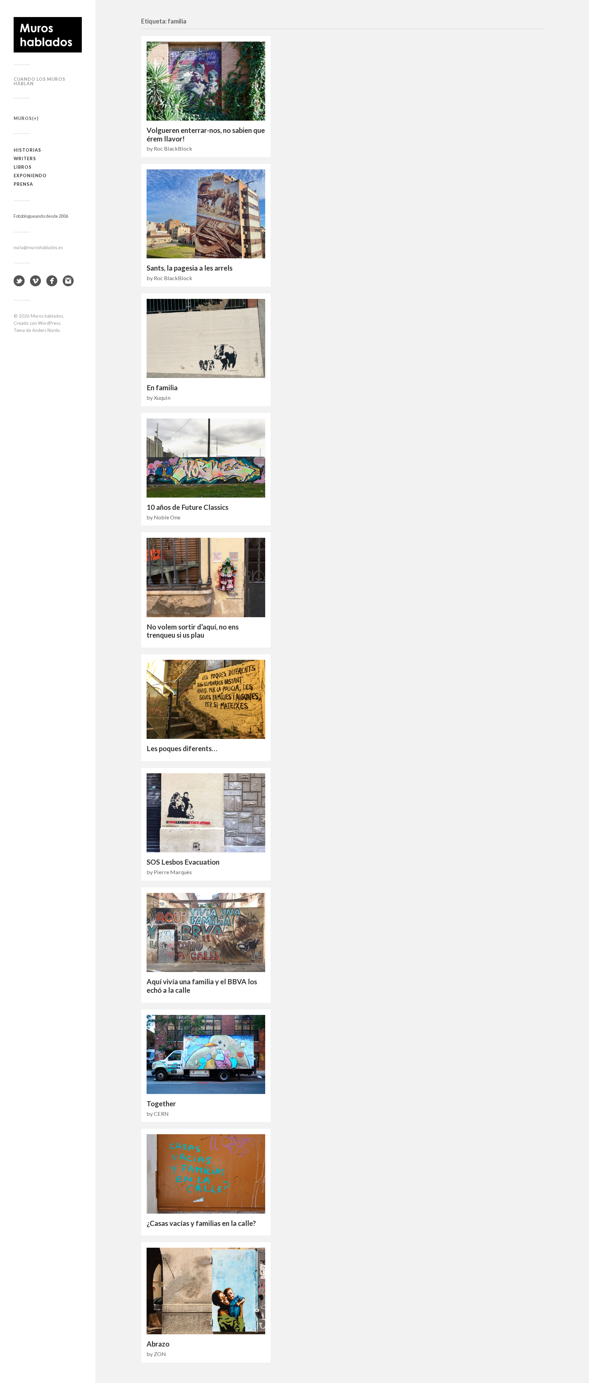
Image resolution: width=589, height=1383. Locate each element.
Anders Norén (46, 330)
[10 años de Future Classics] (206, 458)
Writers (25, 158)
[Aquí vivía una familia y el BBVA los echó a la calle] (206, 932)
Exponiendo (30, 175)
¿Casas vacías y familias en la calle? (201, 1223)
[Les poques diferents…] (206, 699)
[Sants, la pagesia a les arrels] (206, 213)
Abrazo (158, 1344)
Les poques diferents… (182, 748)
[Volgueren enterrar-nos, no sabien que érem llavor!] (206, 81)
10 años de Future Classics (187, 507)
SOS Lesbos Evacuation (183, 862)
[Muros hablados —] (48, 34)
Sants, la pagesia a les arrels (189, 268)
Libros (23, 167)
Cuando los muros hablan (39, 81)
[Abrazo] (206, 1291)
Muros (23, 118)
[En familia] (206, 338)
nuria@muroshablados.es (38, 247)
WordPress (49, 323)
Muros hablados (47, 316)
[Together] (206, 1054)
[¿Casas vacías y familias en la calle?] (206, 1173)
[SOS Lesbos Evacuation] (206, 812)
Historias (27, 150)
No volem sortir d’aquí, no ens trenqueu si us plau (193, 631)
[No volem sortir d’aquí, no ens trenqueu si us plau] (206, 577)
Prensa (23, 184)
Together (161, 1103)
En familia (162, 387)
